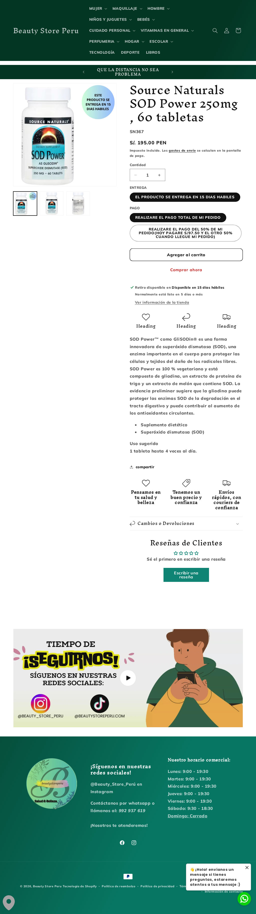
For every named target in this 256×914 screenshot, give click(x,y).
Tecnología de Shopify (79, 886)
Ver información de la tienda (162, 302)
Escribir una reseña (186, 574)
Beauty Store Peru (47, 886)
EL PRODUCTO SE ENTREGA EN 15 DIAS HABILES (185, 197)
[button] (97, 8)
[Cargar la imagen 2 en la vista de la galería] (52, 204)
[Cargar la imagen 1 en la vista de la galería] (25, 204)
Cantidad (138, 165)
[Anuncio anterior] (83, 72)
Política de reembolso (118, 886)
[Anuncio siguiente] (172, 72)
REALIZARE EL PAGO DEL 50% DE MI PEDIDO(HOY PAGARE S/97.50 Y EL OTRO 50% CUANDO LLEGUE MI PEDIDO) (185, 233)
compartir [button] (145, 466)
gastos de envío (182, 150)
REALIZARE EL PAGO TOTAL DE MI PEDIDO (178, 217)
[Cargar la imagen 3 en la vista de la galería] (78, 204)
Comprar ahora (186, 269)
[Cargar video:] (128, 678)
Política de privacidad (157, 886)
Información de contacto (224, 891)
